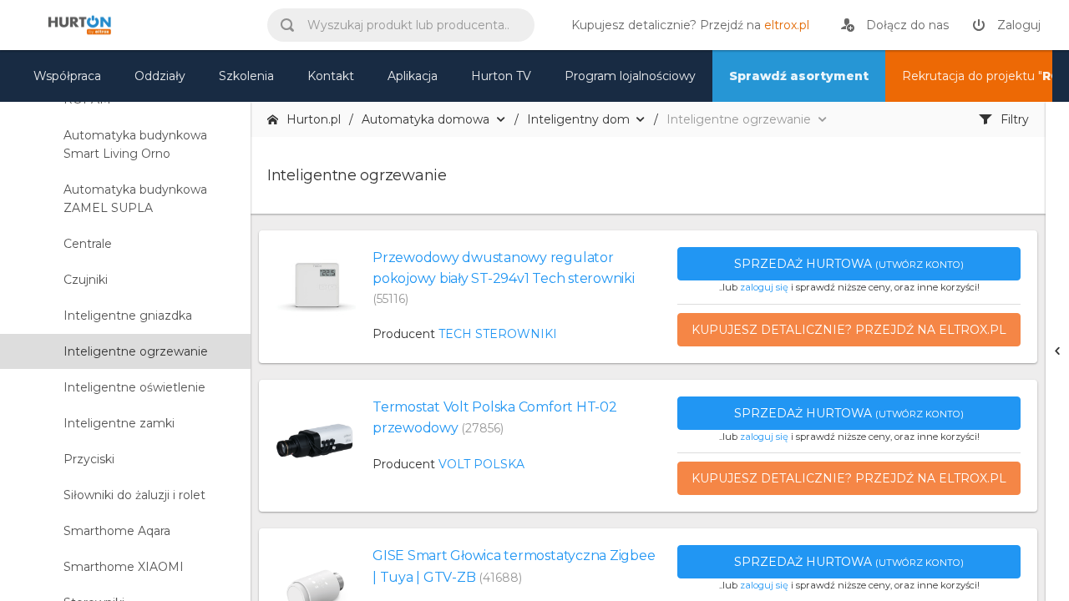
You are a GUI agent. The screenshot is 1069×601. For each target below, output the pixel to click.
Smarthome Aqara (116, 530)
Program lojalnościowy (630, 75)
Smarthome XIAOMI (123, 566)
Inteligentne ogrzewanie (135, 351)
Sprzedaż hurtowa (849, 263)
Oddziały (159, 75)
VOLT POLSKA (481, 464)
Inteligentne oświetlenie (134, 387)
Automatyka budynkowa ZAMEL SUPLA (135, 198)
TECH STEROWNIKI (497, 333)
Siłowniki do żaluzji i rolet (134, 495)
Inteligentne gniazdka (127, 315)
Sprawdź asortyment (799, 75)
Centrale (87, 243)
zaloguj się (764, 287)
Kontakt (330, 75)
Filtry (1015, 119)
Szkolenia (246, 75)
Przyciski (88, 459)
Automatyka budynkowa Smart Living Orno (135, 144)
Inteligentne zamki (119, 423)
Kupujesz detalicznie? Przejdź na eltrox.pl (849, 329)
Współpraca (67, 75)
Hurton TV (501, 75)
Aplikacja (413, 75)
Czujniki (85, 279)
